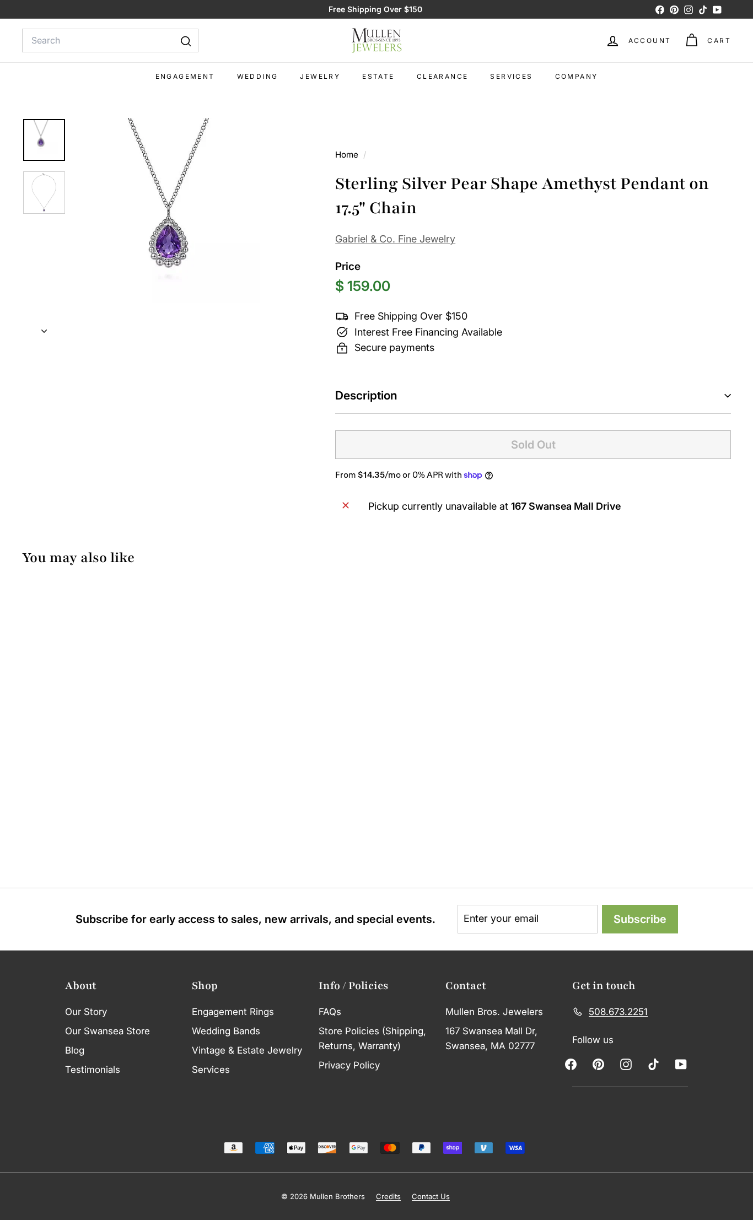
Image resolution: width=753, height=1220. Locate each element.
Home (348, 154)
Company (576, 76)
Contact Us (431, 1196)
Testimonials (92, 1069)
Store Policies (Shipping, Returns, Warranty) (372, 1038)
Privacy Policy (349, 1065)
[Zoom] (186, 230)
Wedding (257, 76)
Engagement (185, 76)
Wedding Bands (226, 1031)
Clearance (443, 76)
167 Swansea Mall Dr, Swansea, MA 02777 (491, 1038)
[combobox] (110, 41)
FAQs (330, 1011)
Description (366, 395)
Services (511, 76)
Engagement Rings (233, 1011)
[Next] (44, 328)
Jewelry (320, 76)
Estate (378, 76)
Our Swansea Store (107, 1031)
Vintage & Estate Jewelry (247, 1050)
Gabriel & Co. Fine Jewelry (395, 239)
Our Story (86, 1011)
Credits (388, 1196)
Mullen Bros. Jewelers (494, 1011)
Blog (74, 1050)
